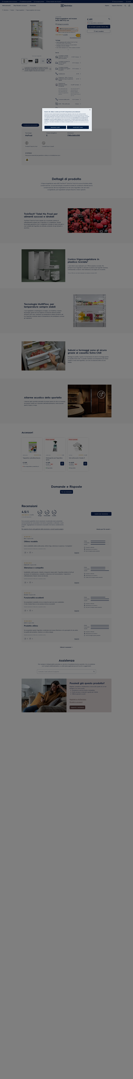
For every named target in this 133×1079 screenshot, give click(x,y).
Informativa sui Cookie (78, 121)
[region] (67, 119)
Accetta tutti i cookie (78, 127)
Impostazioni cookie (55, 127)
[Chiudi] (90, 109)
